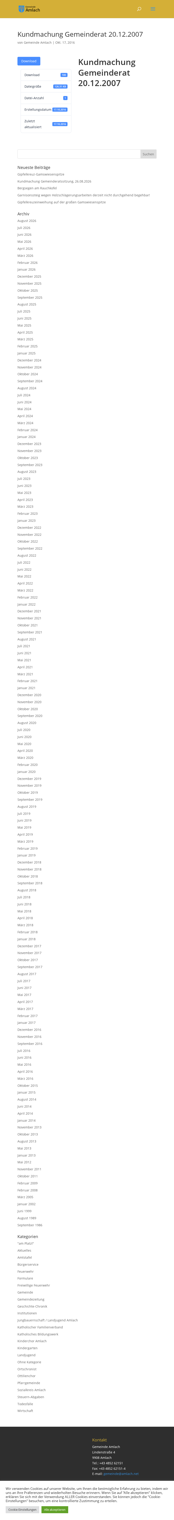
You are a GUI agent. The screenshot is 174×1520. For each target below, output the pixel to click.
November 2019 (29, 785)
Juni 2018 (24, 904)
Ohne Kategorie (29, 1362)
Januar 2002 (26, 1204)
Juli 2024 (23, 395)
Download (28, 61)
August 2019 (26, 806)
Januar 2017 (26, 1022)
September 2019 (29, 799)
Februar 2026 (27, 262)
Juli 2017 (23, 981)
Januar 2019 (26, 855)
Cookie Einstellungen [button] (22, 1510)
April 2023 (25, 500)
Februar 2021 (27, 681)
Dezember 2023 (29, 444)
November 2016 (29, 1036)
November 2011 (29, 1169)
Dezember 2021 (29, 611)
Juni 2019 (24, 820)
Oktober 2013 (27, 1134)
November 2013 (29, 1127)
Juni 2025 (24, 318)
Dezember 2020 (29, 695)
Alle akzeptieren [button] (54, 1510)
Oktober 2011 (27, 1176)
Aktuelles (24, 1250)
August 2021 (26, 639)
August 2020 (26, 723)
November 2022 (29, 534)
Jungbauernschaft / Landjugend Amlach (47, 1320)
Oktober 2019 (27, 792)
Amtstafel (24, 1257)
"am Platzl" (25, 1243)
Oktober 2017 (27, 960)
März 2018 (25, 925)
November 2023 (29, 451)
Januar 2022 (26, 604)
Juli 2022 (23, 562)
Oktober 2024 (27, 374)
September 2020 (29, 716)
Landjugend (26, 1355)
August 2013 (26, 1141)
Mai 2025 (24, 325)
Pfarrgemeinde (28, 1383)
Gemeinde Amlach (38, 42)
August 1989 (26, 1218)
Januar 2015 (26, 1092)
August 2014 (26, 1099)
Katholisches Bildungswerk (37, 1334)
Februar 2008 (27, 1190)
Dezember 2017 (29, 946)
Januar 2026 (26, 269)
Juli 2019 (23, 813)
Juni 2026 (24, 234)
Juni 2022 (24, 569)
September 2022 (29, 548)
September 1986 (29, 1225)
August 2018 (26, 890)
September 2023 (29, 465)
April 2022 (25, 583)
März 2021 (25, 674)
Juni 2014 (24, 1106)
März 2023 (25, 506)
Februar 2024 (27, 430)
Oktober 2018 (27, 876)
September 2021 (29, 632)
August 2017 (26, 974)
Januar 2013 (26, 1155)
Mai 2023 (24, 493)
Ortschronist (26, 1369)
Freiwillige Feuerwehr (33, 1285)
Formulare (25, 1278)
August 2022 (26, 555)
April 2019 (25, 834)
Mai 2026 (24, 241)
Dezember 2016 (29, 1029)
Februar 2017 (27, 1016)
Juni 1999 (24, 1211)
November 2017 (29, 953)
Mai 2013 (24, 1148)
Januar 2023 (26, 520)
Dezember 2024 (29, 360)
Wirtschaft (25, 1411)
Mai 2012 (24, 1162)
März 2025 (25, 339)
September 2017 (29, 967)
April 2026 (25, 248)
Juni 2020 (24, 737)
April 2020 (25, 750)
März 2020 (25, 757)
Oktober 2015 (27, 1085)
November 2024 (29, 367)
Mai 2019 (24, 827)
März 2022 (25, 590)
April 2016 (25, 1071)
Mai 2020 (24, 744)
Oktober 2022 (27, 541)
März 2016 (25, 1078)
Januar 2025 (26, 353)
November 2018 (29, 869)
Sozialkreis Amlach (31, 1390)
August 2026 (26, 221)
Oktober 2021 (27, 625)
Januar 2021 (26, 688)
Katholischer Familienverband (40, 1327)
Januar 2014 (26, 1120)
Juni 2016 (24, 1057)
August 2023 (26, 471)
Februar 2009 (27, 1183)
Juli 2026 (23, 228)
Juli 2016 (23, 1051)
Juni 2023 (24, 485)
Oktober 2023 (27, 458)
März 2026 (25, 255)
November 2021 (29, 618)
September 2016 (29, 1043)
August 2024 (26, 388)
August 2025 (26, 304)
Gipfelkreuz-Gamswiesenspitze (40, 174)
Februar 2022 (27, 597)
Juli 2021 (23, 646)
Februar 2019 (27, 848)
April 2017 (25, 1002)
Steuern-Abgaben (30, 1397)
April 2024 (25, 416)
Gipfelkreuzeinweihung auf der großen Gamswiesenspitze (61, 202)
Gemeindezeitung (30, 1299)
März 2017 (25, 1009)
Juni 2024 (24, 402)
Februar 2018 (27, 932)
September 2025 (29, 297)
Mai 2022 (24, 576)
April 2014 (25, 1113)
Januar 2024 (26, 437)
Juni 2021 (24, 653)
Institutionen (27, 1313)
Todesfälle (25, 1404)
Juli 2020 (23, 730)
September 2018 (29, 883)
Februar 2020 (27, 764)
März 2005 (25, 1197)
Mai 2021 (24, 660)
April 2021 (25, 667)
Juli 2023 (23, 478)
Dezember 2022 (29, 527)
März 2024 (25, 423)
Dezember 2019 (29, 779)
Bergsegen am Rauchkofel (37, 188)
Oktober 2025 (27, 290)
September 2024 (29, 381)
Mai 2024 (24, 409)
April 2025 (25, 332)
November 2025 (29, 283)
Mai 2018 (24, 911)
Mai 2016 (24, 1064)
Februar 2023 (27, 513)
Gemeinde (25, 1292)
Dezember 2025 (29, 276)
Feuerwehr (25, 1271)
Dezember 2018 (29, 862)
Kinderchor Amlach (32, 1341)
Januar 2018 (26, 939)
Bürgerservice (28, 1264)
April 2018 (25, 918)
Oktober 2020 (27, 709)
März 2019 (25, 841)
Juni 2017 (24, 988)
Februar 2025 (27, 346)
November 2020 (29, 702)
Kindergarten (27, 1348)
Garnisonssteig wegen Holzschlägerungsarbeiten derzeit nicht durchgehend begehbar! (83, 195)
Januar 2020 (26, 772)
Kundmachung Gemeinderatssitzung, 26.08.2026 (54, 181)
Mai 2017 (24, 995)
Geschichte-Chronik (32, 1306)
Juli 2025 (23, 311)
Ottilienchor (26, 1376)
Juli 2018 (23, 897)
